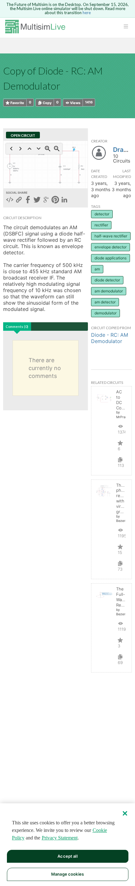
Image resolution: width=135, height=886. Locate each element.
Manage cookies (67, 874)
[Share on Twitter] (37, 200)
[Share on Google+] (46, 200)
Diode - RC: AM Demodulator (109, 338)
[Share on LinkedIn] (64, 200)
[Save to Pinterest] (55, 200)
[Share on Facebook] (28, 200)
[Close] (125, 813)
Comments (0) (17, 326)
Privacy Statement (60, 837)
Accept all (67, 856)
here (87, 12)
